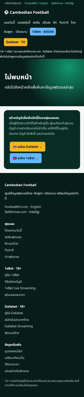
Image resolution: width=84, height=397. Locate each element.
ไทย (73, 22)
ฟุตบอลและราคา (15, 295)
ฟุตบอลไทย (12, 333)
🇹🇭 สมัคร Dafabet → (27, 147)
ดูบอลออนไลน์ (13, 351)
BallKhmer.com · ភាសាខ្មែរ (22, 212)
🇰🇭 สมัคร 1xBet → (25, 158)
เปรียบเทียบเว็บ (14, 358)
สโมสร (47, 22)
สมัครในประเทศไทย (17, 319)
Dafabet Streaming (19, 326)
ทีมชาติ (63, 22)
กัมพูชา (8, 31)
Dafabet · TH (15, 42)
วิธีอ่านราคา (12, 364)
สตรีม (36, 22)
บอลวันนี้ (9, 22)
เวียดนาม (21, 31)
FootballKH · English (36, 3)
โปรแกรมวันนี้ (13, 230)
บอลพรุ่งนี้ (23, 22)
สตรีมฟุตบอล (13, 237)
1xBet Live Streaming (20, 288)
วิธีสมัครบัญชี (13, 281)
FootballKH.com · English (23, 207)
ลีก (55, 22)
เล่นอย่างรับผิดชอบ (17, 371)
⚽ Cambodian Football (26, 12)
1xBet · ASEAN (43, 31)
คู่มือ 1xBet (12, 275)
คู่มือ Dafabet (14, 313)
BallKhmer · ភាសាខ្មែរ (62, 3)
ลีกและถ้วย (11, 243)
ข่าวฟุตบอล (12, 256)
